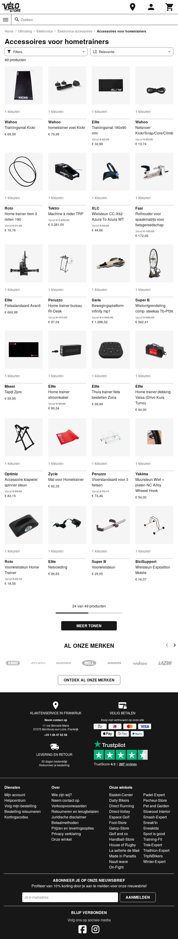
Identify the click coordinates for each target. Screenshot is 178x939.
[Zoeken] (17, 19)
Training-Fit (152, 839)
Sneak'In (150, 822)
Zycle (53, 473)
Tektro (53, 208)
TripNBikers (153, 856)
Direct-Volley (119, 811)
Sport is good (154, 833)
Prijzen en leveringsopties (72, 828)
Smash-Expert (155, 817)
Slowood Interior (156, 811)
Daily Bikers (119, 800)
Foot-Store (118, 822)
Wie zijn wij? (61, 794)
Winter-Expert (154, 861)
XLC (95, 208)
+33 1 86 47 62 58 (55, 735)
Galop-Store (119, 828)
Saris (96, 300)
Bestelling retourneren (22, 811)
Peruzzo (55, 300)
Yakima (141, 473)
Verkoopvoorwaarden (69, 805)
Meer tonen (89, 625)
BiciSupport (145, 561)
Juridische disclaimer (68, 817)
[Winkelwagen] (169, 7)
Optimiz (11, 473)
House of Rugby (122, 844)
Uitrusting (25, 31)
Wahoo (11, 122)
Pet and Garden (156, 805)
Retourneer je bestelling (54, 765)
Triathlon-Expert (156, 850)
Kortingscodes (16, 817)
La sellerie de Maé (124, 850)
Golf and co (118, 833)
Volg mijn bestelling (20, 805)
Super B (142, 300)
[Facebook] (82, 930)
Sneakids (151, 828)
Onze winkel (61, 839)
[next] (174, 646)
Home (9, 31)
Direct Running (121, 805)
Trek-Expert (152, 844)
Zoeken (27, 19)
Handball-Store (121, 839)
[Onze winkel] (132, 7)
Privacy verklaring (66, 833)
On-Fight (116, 867)
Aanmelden (138, 897)
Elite (95, 122)
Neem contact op (55, 720)
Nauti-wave (118, 861)
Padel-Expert (154, 794)
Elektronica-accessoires (74, 31)
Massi (10, 386)
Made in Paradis (122, 856)
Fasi (139, 208)
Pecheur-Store (155, 800)
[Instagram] (95, 930)
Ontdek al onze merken (89, 680)
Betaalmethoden (65, 822)
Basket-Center (121, 794)
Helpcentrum (14, 800)
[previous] (167, 646)
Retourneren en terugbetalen (75, 811)
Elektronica (45, 31)
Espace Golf (119, 817)
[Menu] (5, 19)
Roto (9, 208)
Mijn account (14, 794)
